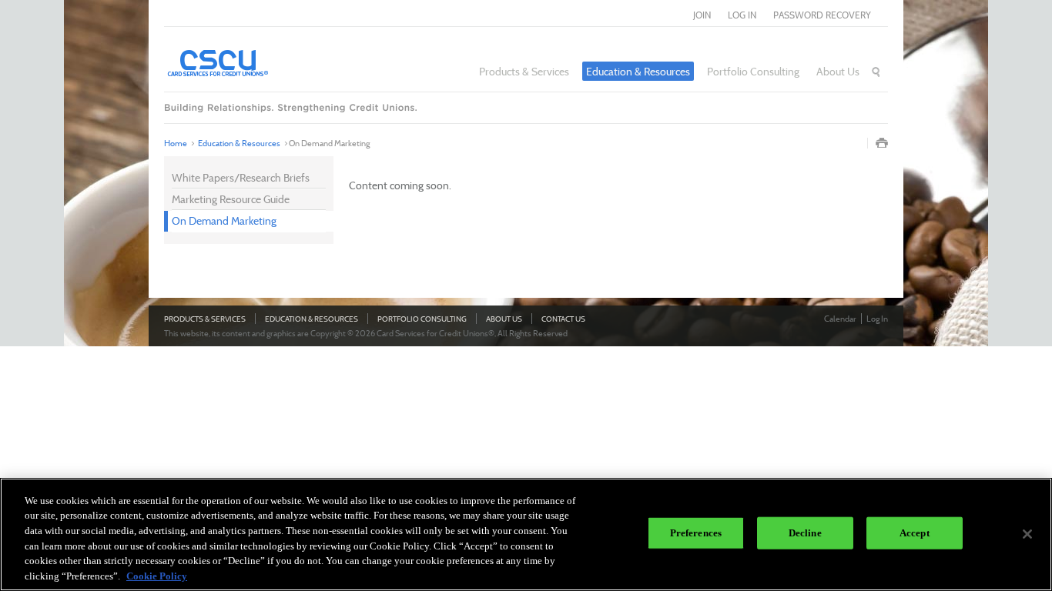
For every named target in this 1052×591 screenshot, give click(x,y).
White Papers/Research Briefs (241, 177)
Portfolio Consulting (753, 71)
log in (742, 15)
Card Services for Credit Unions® (260, 62)
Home (175, 143)
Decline (805, 533)
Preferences (696, 533)
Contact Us (563, 319)
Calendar (840, 318)
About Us (837, 71)
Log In (877, 318)
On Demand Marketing (224, 220)
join (702, 15)
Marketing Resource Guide (231, 198)
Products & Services (524, 71)
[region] (526, 534)
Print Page (882, 143)
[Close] (1027, 534)
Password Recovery (822, 15)
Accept (915, 533)
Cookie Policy (156, 575)
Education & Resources (638, 71)
